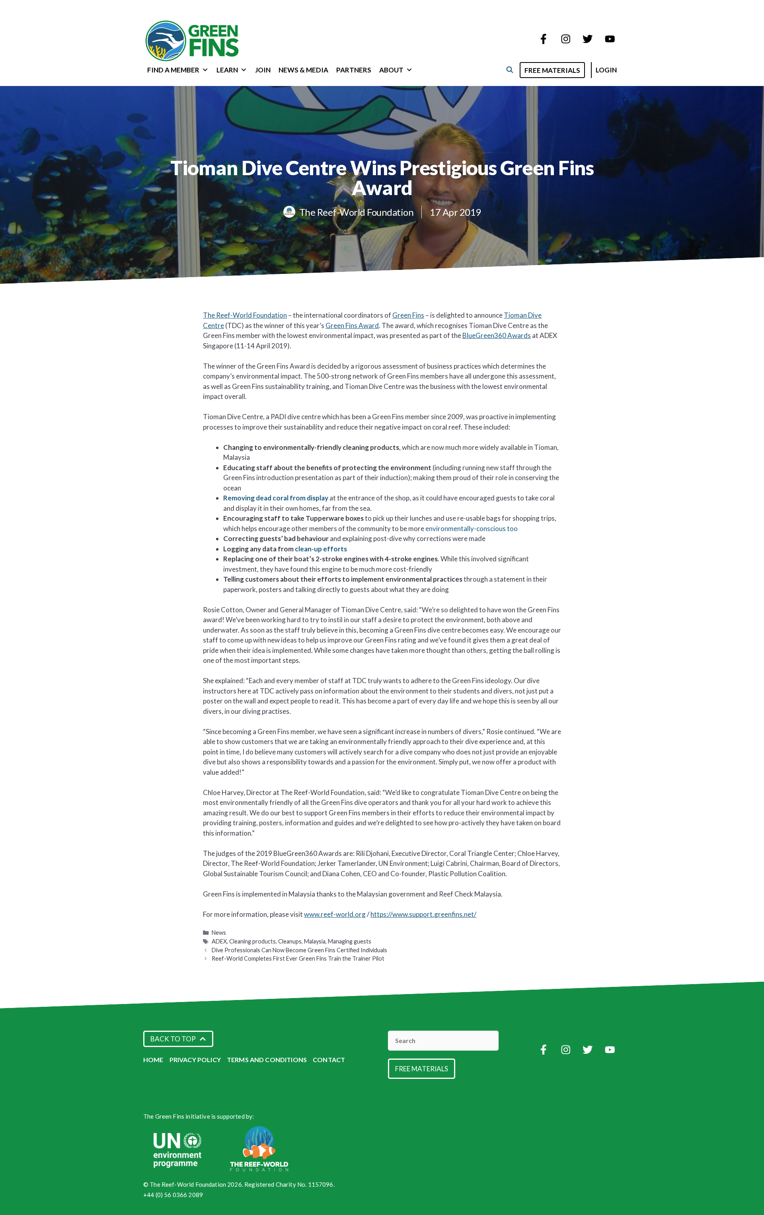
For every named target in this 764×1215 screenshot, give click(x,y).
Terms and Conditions (267, 1059)
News (219, 932)
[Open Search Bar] (509, 69)
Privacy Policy (195, 1059)
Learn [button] (227, 70)
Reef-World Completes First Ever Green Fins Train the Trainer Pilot (298, 958)
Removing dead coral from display (275, 498)
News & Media (303, 70)
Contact (329, 1059)
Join (263, 70)
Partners (353, 70)
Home (153, 1059)
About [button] (391, 70)
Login (606, 70)
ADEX (219, 941)
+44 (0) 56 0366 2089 (173, 1194)
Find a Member (173, 70)
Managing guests (349, 941)
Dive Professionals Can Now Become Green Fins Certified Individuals (299, 950)
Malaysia (314, 941)
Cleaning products (252, 941)
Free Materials (552, 70)
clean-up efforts (321, 549)
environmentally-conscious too (471, 528)
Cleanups (290, 941)
